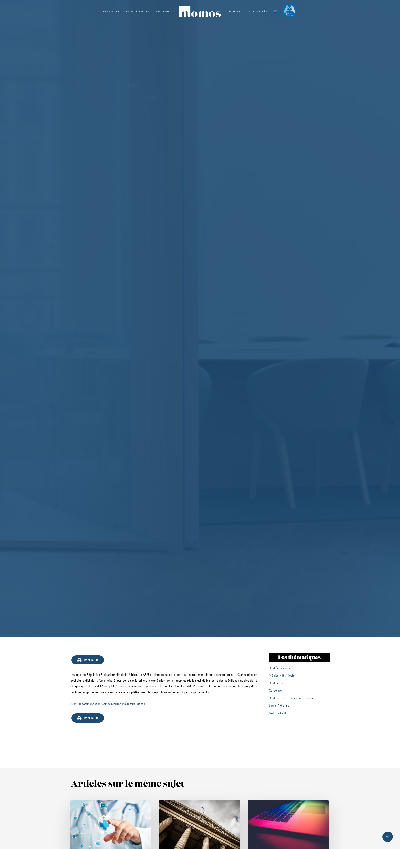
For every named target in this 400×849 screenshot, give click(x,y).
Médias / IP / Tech (281, 675)
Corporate (275, 690)
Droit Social (276, 683)
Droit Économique (280, 668)
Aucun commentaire (223, 381)
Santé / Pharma (279, 705)
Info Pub (200, 346)
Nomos (165, 381)
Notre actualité (278, 713)
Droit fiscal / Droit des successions (291, 698)
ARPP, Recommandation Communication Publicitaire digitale (108, 704)
